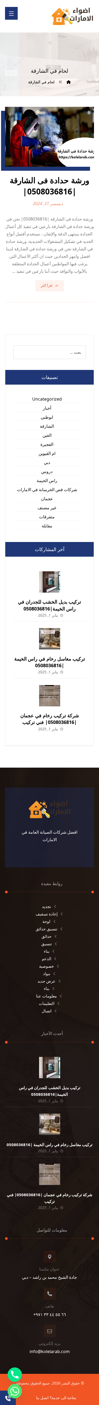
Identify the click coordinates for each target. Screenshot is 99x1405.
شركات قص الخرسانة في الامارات (47, 489)
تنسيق (46, 943)
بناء (46, 951)
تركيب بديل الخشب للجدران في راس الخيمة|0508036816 (49, 605)
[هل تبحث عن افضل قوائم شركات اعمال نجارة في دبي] (72, 16)
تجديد (46, 906)
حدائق (46, 936)
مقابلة (47, 526)
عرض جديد (46, 981)
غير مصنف (46, 508)
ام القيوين (47, 453)
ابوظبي (47, 417)
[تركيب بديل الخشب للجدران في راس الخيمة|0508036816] (49, 582)
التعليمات (46, 1003)
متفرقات (47, 517)
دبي (47, 462)
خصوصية (46, 966)
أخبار (47, 408)
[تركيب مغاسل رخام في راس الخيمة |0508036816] (49, 638)
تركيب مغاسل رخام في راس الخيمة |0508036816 (49, 662)
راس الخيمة (47, 480)
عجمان (47, 499)
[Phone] (15, 1374)
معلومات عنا (46, 996)
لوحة (46, 921)
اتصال (46, 1010)
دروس (47, 471)
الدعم (46, 958)
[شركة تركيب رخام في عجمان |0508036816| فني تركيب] (49, 695)
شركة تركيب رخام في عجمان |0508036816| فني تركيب (49, 718)
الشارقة (47, 426)
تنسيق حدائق (46, 928)
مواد (46, 973)
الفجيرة (46, 444)
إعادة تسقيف (47, 914)
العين (47, 435)
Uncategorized (47, 399)
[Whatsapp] (15, 1391)
